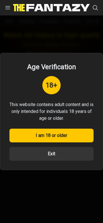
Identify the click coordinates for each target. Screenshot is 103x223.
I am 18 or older (51, 135)
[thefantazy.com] (51, 8)
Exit (51, 153)
